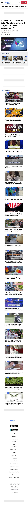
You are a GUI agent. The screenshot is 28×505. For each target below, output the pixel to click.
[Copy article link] (9, 34)
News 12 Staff (4, 30)
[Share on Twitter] (7, 34)
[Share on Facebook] (5, 34)
